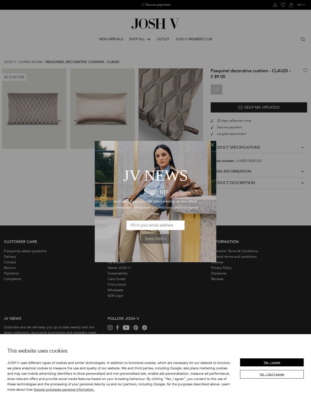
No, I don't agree (272, 374)
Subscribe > (155, 239)
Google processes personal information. (64, 389)
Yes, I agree (272, 362)
